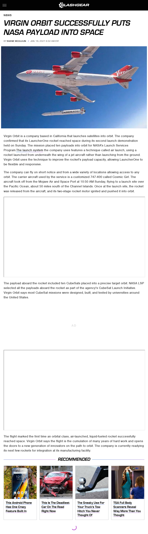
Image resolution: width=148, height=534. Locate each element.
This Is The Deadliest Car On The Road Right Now (55, 507)
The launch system (29, 150)
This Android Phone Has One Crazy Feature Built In (19, 507)
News (8, 15)
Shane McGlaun (16, 41)
